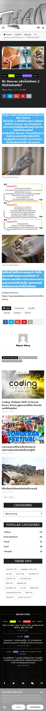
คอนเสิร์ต (11, 588)
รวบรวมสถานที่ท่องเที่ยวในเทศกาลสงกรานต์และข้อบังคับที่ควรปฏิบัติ (18, 448)
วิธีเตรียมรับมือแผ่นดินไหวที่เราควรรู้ (19, 488)
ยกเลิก (18, 707)
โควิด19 (27, 313)
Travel (15, 652)
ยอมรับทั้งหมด (35, 707)
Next (11, 497)
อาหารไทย (11, 569)
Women (39, 621)
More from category (12, 361)
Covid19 (31, 308)
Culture (20, 636)
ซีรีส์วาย (34, 588)
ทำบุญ (10, 597)
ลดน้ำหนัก (17, 313)
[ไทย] (38, 28)
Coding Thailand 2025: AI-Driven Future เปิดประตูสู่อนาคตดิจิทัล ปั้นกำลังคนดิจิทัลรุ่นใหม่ (22, 405)
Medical (18, 76)
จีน (9, 574)
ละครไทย (10, 578)
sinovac (7, 313)
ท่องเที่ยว (34, 574)
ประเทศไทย (25, 578)
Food (26, 636)
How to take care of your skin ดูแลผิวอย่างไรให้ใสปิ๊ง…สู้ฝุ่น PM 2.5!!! (23, 626)
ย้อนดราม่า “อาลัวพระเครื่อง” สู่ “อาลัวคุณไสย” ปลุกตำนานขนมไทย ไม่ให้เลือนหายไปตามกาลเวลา (23, 641)
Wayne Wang (7, 90)
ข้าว (23, 588)
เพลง (28, 592)
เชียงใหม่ (21, 583)
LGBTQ (19, 621)
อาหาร (20, 574)
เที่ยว (9, 583)
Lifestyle (27, 621)
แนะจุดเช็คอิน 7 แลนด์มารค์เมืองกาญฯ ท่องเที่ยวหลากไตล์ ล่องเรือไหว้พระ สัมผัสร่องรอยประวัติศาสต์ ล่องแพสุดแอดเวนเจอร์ (23, 660)
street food (24, 597)
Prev (6, 497)
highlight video (28, 569)
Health (11, 76)
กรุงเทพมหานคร (13, 592)
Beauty (4, 76)
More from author (28, 357)
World (35, 76)
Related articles (10, 357)
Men (33, 621)
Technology (27, 76)
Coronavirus (19, 308)
